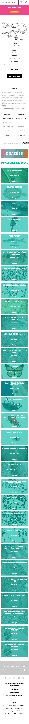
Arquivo (4, 705)
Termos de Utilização (10, 710)
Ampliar (14, 70)
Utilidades (20, 710)
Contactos (21, 713)
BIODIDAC (12, 106)
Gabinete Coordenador (14, 58)
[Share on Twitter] (4, 64)
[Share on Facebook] (9, 64)
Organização (10, 708)
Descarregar (14, 76)
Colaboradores (13, 705)
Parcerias (18, 708)
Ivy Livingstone (14, 52)
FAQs (16, 713)
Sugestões (22, 705)
